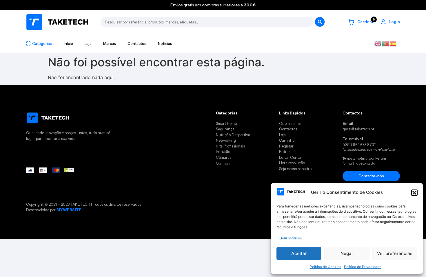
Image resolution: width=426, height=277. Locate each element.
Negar (347, 253)
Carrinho (287, 140)
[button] (414, 193)
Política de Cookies (325, 267)
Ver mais (223, 163)
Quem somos (290, 123)
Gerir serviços (290, 238)
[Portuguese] (385, 43)
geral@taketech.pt (358, 129)
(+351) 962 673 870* (359, 144)
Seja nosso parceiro (295, 168)
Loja (88, 43)
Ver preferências (394, 253)
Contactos (137, 43)
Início (68, 43)
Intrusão (223, 151)
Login (394, 21)
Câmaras (223, 157)
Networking (226, 140)
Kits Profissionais (230, 146)
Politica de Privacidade (362, 267)
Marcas (109, 43)
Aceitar (299, 253)
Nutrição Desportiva (233, 134)
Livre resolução (292, 163)
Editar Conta (290, 157)
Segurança (225, 129)
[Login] (383, 22)
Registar (286, 146)
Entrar (284, 151)
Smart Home (226, 123)
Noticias (165, 43)
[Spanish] (393, 43)
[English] (378, 43)
